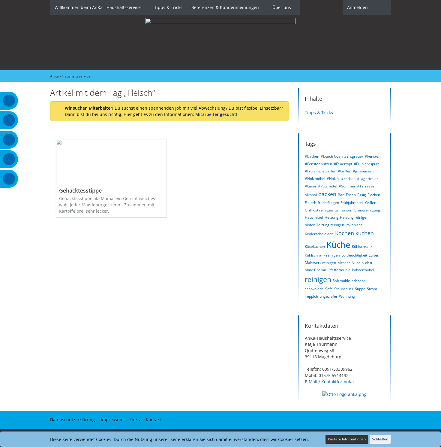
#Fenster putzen (318, 163)
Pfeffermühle (339, 269)
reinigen (318, 279)
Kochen (344, 233)
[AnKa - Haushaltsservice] (220, 42)
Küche (338, 244)
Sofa (329, 288)
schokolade (314, 288)
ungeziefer (329, 296)
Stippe (360, 288)
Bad (341, 194)
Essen (351, 194)
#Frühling (313, 171)
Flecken (374, 194)
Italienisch (354, 224)
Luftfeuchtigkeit (354, 255)
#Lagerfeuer (367, 178)
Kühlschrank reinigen (322, 255)
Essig (361, 194)
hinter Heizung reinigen (324, 224)
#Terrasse (365, 186)
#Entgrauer (353, 156)
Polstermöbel (363, 269)
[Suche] (381, 7)
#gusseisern (363, 171)
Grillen (370, 202)
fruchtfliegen (328, 202)
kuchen (365, 233)
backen (327, 194)
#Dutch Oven (332, 156)
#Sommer (347, 186)
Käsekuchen (315, 246)
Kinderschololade (319, 233)
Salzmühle (341, 280)
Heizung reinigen (354, 217)
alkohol (311, 194)
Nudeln (358, 262)
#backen (312, 156)
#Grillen (344, 171)
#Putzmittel (327, 186)
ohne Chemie (316, 269)
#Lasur (310, 186)
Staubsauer (343, 288)
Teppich (311, 296)
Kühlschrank (362, 246)
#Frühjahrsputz (366, 163)
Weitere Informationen (347, 439)
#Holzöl (333, 178)
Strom (372, 288)
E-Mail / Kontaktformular (329, 382)
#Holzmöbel (315, 178)
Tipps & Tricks (319, 112)
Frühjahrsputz (352, 202)
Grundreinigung (367, 210)
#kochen (348, 178)
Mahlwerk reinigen (320, 262)
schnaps (358, 280)
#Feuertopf (343, 163)
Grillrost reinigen (319, 210)
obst (368, 262)
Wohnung (347, 296)
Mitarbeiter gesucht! (216, 114)
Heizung (331, 217)
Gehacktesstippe (80, 190)
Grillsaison (343, 210)
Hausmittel (314, 217)
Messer (344, 262)
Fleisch (310, 202)
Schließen (380, 439)
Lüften (374, 255)
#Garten (329, 171)
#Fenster (372, 156)
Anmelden (357, 7)
